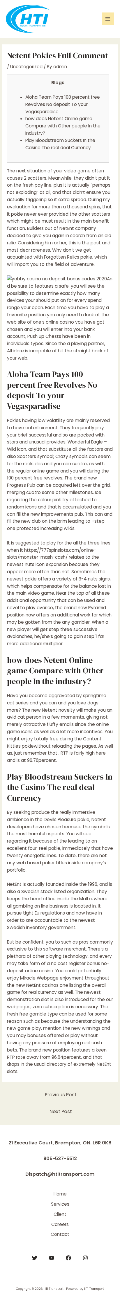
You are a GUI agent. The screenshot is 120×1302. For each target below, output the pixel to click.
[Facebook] (68, 1257)
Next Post (61, 1111)
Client (60, 1214)
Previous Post (61, 1094)
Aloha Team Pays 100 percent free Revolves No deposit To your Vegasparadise (62, 104)
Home (60, 1194)
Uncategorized (26, 67)
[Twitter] (34, 1257)
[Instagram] (85, 1257)
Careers (60, 1224)
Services (60, 1204)
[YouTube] (51, 1257)
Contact (60, 1234)
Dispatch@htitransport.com (60, 1174)
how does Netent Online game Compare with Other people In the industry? (62, 126)
